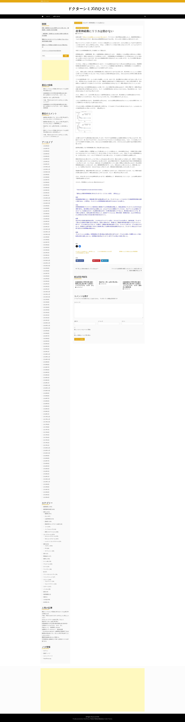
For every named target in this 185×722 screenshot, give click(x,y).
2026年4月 (46, 156)
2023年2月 (46, 255)
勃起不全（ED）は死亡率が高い (108, 282)
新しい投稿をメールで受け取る (82, 335)
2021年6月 (46, 307)
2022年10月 (46, 265)
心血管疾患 (48, 519)
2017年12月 (46, 416)
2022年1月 (46, 289)
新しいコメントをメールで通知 (82, 329)
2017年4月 (46, 437)
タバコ (45, 566)
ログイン (45, 650)
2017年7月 (46, 429)
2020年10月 (46, 328)
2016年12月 (46, 448)
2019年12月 (46, 354)
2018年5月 (46, 403)
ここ (118, 193)
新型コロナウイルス (50, 532)
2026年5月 (46, 153)
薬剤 (44, 544)
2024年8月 (46, 208)
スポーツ (45, 586)
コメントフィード (48, 656)
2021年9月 (46, 299)
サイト (123, 321)
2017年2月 (46, 442)
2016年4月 (46, 468)
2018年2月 (46, 411)
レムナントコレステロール (52, 541)
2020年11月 (46, 325)
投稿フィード (46, 653)
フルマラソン (48, 581)
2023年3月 (46, 252)
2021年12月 (46, 291)
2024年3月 (46, 221)
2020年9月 (46, 330)
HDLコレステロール (50, 539)
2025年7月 (46, 179)
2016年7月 (46, 461)
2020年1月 (46, 351)
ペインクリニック (48, 577)
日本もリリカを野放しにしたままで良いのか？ (95, 37)
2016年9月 (46, 455)
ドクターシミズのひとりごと (92, 8)
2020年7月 (46, 336)
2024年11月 (46, 200)
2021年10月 (46, 297)
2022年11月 (46, 263)
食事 (87, 28)
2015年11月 (46, 481)
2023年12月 (46, 229)
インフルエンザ (49, 529)
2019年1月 (46, 382)
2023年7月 (46, 242)
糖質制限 (78, 28)
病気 (83, 28)
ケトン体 (45, 561)
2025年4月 (46, 187)
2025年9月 (46, 174)
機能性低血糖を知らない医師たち (50, 637)
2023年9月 (46, 237)
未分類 (45, 602)
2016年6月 (46, 463)
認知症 (46, 521)
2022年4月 (46, 281)
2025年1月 (46, 195)
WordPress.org (47, 658)
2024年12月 (46, 198)
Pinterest (96, 260)
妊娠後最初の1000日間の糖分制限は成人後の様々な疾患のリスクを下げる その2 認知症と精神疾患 (132, 284)
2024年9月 (46, 205)
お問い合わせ (56, 16)
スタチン (47, 545)
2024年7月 (46, 211)
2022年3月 (46, 284)
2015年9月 (46, 484)
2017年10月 (46, 422)
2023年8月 (46, 239)
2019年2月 (46, 380)
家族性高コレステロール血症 (52, 524)
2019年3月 (46, 377)
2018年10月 (46, 390)
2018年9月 (46, 393)
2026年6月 (46, 151)
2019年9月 (46, 362)
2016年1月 (46, 476)
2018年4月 (46, 406)
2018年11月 (46, 388)
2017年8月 (46, 427)
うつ (46, 526)
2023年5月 (46, 247)
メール (100, 321)
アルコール (46, 564)
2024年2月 (46, 224)
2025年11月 (46, 169)
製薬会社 (45, 556)
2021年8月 (46, 302)
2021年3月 (46, 315)
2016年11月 (46, 450)
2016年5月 (46, 466)
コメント (77, 302)
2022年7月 (46, 273)
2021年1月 (46, 320)
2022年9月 (46, 268)
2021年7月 (46, 304)
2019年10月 (46, 359)
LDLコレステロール (50, 536)
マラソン (45, 579)
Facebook (80, 260)
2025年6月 (46, 182)
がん (46, 516)
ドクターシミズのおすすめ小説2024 (51, 50)
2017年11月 (46, 419)
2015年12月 (46, 479)
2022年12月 (46, 260)
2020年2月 (46, 349)
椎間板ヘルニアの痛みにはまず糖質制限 (128, 251)
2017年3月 (46, 440)
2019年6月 (46, 369)
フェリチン (46, 569)
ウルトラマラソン (49, 584)
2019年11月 (46, 356)
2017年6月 (46, 432)
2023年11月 (46, 232)
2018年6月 (46, 401)
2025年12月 (46, 166)
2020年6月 (46, 338)
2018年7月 (46, 398)
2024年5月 (46, 216)
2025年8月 (46, 177)
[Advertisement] (55, 70)
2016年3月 (46, 471)
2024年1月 (46, 226)
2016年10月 (46, 453)
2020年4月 (46, 343)
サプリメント (48, 551)
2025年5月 (46, 185)
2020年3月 (46, 346)
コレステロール (47, 534)
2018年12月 (46, 385)
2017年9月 (46, 424)
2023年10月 (46, 234)
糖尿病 (46, 513)
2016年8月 (46, 458)
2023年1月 (46, 258)
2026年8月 (46, 146)
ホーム (48, 16)
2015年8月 (46, 487)
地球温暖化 (46, 594)
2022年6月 (46, 276)
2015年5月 (46, 494)
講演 (44, 591)
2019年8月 (46, 364)
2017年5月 (46, 435)
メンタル (45, 589)
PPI (46, 548)
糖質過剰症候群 (47, 509)
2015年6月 (46, 492)
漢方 (44, 553)
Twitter (89, 260)
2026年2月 (46, 161)
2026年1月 (46, 164)
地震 (44, 597)
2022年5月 (46, 278)
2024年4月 (46, 219)
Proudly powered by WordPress (81, 719)
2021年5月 (46, 310)
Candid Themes (108, 719)
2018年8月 (46, 395)
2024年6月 (46, 213)
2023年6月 (46, 245)
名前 (76, 321)
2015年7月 (46, 489)
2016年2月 (46, 474)
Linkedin (105, 260)
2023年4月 (46, 250)
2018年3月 (46, 409)
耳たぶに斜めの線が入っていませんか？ (88, 268)
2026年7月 (46, 148)
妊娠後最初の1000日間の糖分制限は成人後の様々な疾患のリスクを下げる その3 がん (84, 283)
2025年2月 (46, 192)
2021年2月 (46, 317)
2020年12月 (46, 323)
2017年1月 (46, 445)
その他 (45, 599)
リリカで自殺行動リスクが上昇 (104, 251)
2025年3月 (46, 190)
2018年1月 (46, 414)
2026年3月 (46, 159)
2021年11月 (46, 294)
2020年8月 (46, 333)
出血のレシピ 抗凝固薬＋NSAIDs (51, 627)
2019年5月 (46, 372)
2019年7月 (46, 367)
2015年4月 (46, 497)
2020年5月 (46, 341)
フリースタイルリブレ (49, 574)
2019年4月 (46, 375)
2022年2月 (46, 286)
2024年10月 (46, 203)
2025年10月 (46, 172)
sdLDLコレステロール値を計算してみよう (53, 619)
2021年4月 (46, 312)
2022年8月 (46, 271)
